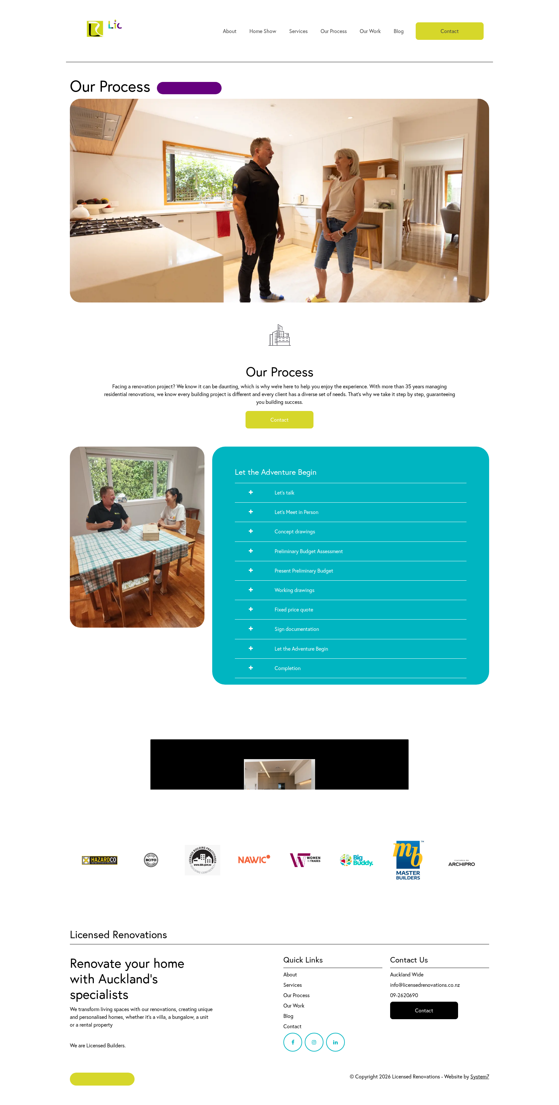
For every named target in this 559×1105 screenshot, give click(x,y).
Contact (450, 31)
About (229, 31)
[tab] (350, 492)
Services (298, 31)
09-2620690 (404, 995)
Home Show (262, 31)
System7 (479, 1076)
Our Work (370, 31)
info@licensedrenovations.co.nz (425, 985)
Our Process (334, 31)
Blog (399, 31)
